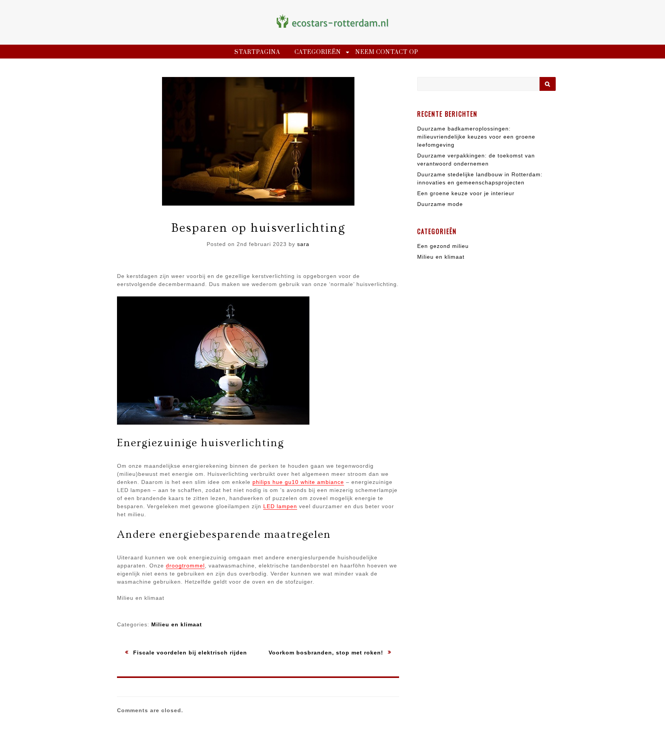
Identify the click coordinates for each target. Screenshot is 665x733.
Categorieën (317, 52)
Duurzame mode (440, 204)
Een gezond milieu (443, 246)
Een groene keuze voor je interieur (466, 193)
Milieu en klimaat (176, 624)
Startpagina (257, 52)
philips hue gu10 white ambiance (298, 482)
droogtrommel (185, 565)
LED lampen (280, 506)
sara (303, 244)
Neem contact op (386, 52)
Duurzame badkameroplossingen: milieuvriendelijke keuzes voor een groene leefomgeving (476, 137)
